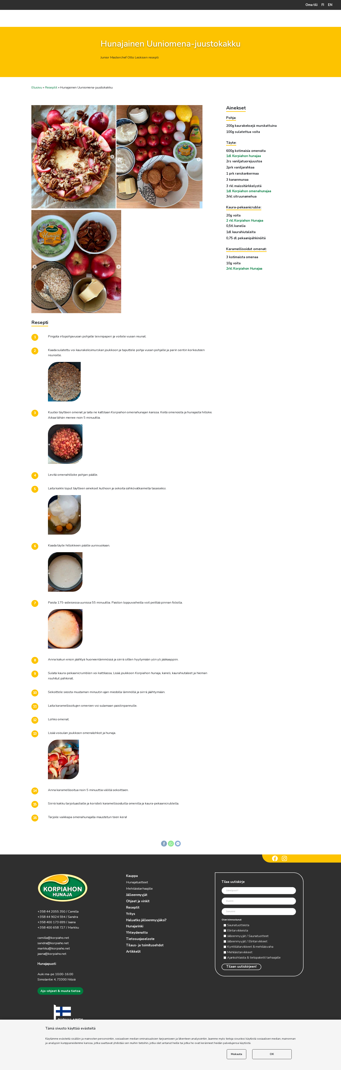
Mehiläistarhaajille (139, 888)
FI (322, 5)
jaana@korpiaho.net (51, 953)
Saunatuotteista (238, 925)
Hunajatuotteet (137, 882)
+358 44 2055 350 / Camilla (58, 911)
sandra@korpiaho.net (53, 943)
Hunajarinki (134, 926)
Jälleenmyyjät (136, 895)
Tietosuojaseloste (140, 939)
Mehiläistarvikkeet (239, 952)
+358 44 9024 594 (51, 917)
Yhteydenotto (137, 932)
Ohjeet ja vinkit (137, 901)
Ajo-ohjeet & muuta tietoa (60, 991)
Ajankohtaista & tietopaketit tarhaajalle (254, 957)
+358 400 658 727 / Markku (58, 927)
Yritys (130, 914)
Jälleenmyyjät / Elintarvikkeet (247, 941)
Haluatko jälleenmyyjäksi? (146, 920)
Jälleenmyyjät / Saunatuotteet (248, 936)
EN (330, 5)
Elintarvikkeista (237, 930)
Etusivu (36, 87)
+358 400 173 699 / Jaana (56, 922)
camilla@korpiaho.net (53, 937)
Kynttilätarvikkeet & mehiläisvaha (250, 946)
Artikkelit (133, 951)
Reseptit (51, 87)
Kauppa (132, 876)
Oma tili (311, 5)
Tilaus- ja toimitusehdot (144, 945)
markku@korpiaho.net (53, 948)
